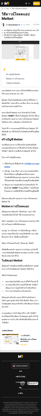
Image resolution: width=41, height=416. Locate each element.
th (29, 4)
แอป (20, 371)
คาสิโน (20, 393)
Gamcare (15, 413)
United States (21, 366)
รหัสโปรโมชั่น (20, 376)
